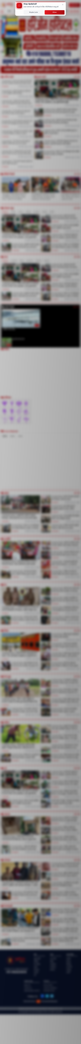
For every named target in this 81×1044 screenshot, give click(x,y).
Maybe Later (33, 12)
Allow (55, 12)
